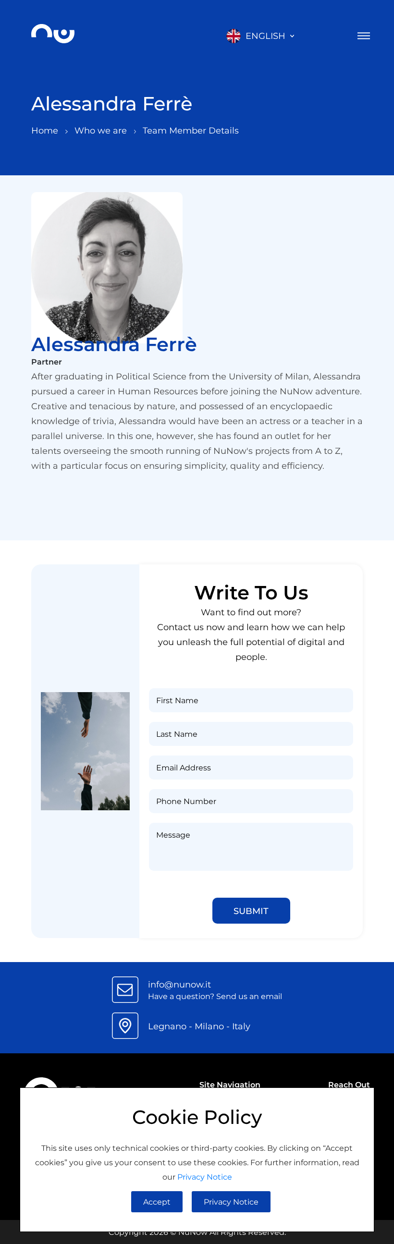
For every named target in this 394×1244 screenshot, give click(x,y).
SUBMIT (251, 910)
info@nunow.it (179, 984)
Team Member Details (191, 130)
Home (46, 130)
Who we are (101, 130)
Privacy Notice (204, 1176)
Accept (157, 1201)
